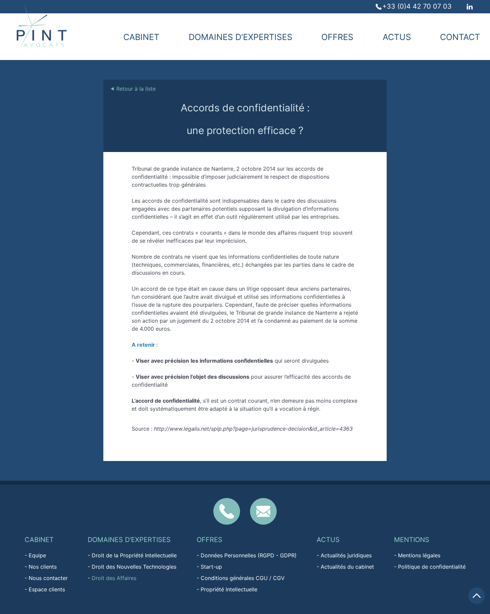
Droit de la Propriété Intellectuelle (134, 555)
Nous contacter (48, 578)
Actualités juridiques (346, 555)
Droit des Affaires (114, 578)
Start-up (211, 566)
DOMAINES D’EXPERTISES (240, 37)
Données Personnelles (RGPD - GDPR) (249, 555)
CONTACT (460, 37)
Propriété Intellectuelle (229, 589)
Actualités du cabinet (347, 566)
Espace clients (47, 589)
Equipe (37, 555)
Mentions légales (419, 555)
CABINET (141, 37)
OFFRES (337, 37)
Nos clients (43, 566)
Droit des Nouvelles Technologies (134, 566)
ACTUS (397, 37)
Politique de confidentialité (432, 566)
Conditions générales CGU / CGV (243, 578)
